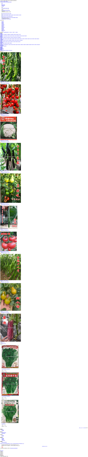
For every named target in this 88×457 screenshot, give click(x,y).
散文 (2, 13)
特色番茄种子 (12, 34)
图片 (4, 8)
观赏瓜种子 (1, 50)
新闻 (3, 8)
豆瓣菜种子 (27, 44)
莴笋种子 (21, 38)
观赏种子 (1, 49)
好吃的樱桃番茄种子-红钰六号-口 (5, 115)
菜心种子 (31, 38)
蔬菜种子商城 (3, 4)
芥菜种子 (29, 38)
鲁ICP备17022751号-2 (44, 446)
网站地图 (6, 443)
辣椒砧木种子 (5, 37)
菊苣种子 (14, 44)
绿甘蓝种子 (1, 40)
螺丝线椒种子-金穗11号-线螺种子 (4, 280)
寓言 (4, 13)
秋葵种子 (17, 44)
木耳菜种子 (26, 38)
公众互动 (11, 443)
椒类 (3, 16)
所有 (2, 8)
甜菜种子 (19, 44)
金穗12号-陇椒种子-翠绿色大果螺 (5, 83)
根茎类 (10, 16)
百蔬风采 (3, 17)
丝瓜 (8, 16)
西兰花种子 (7, 40)
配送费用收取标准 (4, 432)
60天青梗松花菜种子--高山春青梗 (4, 140)
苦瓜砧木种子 (12, 37)
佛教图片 (14, 17)
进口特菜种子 (2, 44)
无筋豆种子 (4, 41)
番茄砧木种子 (2, 37)
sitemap (23, 443)
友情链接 (1, 443)
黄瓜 (4, 16)
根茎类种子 (1, 42)
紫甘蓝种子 (4, 40)
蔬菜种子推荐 (3, 30)
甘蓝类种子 (3, 24)
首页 (2, 3)
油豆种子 (7, 41)
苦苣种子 (12, 44)
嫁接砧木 (1, 36)
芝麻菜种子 (24, 44)
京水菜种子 (9, 44)
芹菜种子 (1, 38)
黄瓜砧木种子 (8, 37)
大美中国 (10, 17)
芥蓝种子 (16, 40)
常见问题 (3, 430)
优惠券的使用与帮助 (4, 442)
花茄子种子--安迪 (3, 343)
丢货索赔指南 (3, 440)
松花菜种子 (13, 40)
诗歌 (3, 13)
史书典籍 (10, 13)
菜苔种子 (33, 38)
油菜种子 (6, 38)
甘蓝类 (12, 16)
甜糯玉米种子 (3, 27)
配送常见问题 (3, 433)
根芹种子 (33, 44)
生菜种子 (8, 38)
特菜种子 (3, 26)
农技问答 (3, 6)
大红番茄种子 (5, 34)
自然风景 (7, 17)
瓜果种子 (3, 22)
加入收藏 (4, 1)
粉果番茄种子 (2, 34)
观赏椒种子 (7, 50)
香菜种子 (17, 32)
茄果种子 (3, 21)
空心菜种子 (23, 38)
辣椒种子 (15, 34)
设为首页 (1, 1)
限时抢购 (1, 47)
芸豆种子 (9, 41)
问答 (8, 8)
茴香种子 (38, 38)
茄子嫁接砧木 (19, 37)
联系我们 (9, 443)
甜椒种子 (17, 34)
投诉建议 (21, 443)
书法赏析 (12, 17)
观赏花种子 (4, 50)
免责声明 (16, 443)
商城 (5, 8)
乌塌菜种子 (21, 44)
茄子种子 (20, 34)
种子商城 (10, 32)
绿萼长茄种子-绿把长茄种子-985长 (5, 172)
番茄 (2, 16)
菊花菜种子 (30, 44)
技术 (7, 8)
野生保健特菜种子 (6, 44)
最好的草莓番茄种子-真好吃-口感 (5, 204)
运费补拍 (3, 29)
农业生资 (1, 46)
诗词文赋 (8, 13)
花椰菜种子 (10, 40)
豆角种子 (1, 41)
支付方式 (3, 435)
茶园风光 (5, 17)
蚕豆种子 (19, 41)
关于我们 (4, 443)
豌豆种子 (17, 41)
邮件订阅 (18, 443)
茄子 (5, 16)
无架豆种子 (11, 41)
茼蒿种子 (11, 38)
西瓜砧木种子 (15, 37)
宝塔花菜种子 (21, 40)
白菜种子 (4, 38)
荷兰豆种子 (14, 41)
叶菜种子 (3, 23)
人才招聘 (13, 443)
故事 (5, 13)
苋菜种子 (36, 38)
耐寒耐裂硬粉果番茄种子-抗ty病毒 (4, 251)
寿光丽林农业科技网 (6, 32)
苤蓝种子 (18, 40)
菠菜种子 (18, 38)
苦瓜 (7, 16)
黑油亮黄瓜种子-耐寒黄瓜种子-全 (5, 230)
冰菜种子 (35, 44)
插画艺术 (17, 17)
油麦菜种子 (13, 38)
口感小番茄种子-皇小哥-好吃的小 (5, 312)
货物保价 (3, 439)
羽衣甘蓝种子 (38, 44)
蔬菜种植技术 (3, 5)
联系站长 (7, 1)
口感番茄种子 (8, 34)
